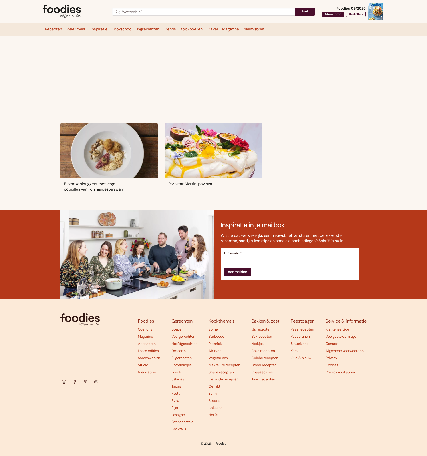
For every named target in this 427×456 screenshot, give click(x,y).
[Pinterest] (85, 381)
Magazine (145, 336)
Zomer (214, 329)
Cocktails (178, 429)
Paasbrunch (300, 336)
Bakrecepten (262, 336)
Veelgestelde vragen (342, 336)
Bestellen (356, 14)
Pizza (175, 400)
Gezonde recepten (223, 379)
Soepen (177, 329)
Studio (143, 365)
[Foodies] (74, 11)
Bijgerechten (181, 358)
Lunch (176, 372)
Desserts (178, 350)
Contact (332, 343)
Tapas (176, 386)
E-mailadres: (233, 253)
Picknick (215, 343)
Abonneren (333, 14)
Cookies (332, 365)
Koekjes (258, 343)
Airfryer (215, 350)
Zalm (212, 393)
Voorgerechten (183, 336)
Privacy (331, 358)
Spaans (214, 400)
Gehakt (214, 386)
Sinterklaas (299, 343)
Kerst (295, 350)
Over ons (145, 329)
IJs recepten (261, 329)
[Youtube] (96, 381)
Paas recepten (302, 329)
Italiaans (215, 407)
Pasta (175, 393)
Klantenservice (337, 329)
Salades (177, 379)
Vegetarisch (218, 358)
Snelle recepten (221, 372)
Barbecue (216, 336)
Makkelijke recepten (224, 365)
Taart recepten (263, 379)
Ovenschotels (182, 422)
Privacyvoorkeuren (340, 372)
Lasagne (178, 414)
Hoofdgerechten (184, 343)
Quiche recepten (265, 358)
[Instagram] (64, 381)
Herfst (213, 414)
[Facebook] (74, 381)
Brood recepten (264, 365)
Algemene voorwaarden (345, 350)
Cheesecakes (262, 372)
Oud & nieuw (301, 358)
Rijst (174, 407)
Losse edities (148, 350)
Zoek (305, 11)
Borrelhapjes (181, 365)
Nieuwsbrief (147, 372)
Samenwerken (149, 358)
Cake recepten (263, 350)
